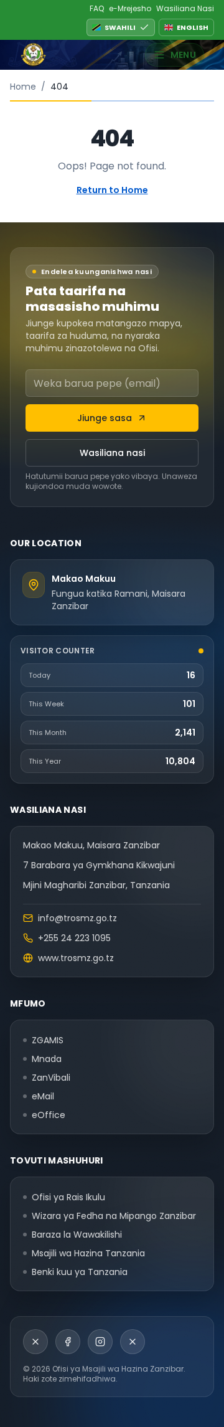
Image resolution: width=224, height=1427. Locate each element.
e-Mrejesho (130, 9)
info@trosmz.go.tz (77, 918)
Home (23, 86)
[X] (35, 1341)
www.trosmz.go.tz (76, 958)
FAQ (97, 9)
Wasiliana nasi (112, 453)
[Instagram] (100, 1341)
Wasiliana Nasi (185, 9)
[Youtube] (132, 1341)
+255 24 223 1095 (74, 938)
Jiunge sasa (104, 418)
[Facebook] (67, 1341)
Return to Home (112, 190)
